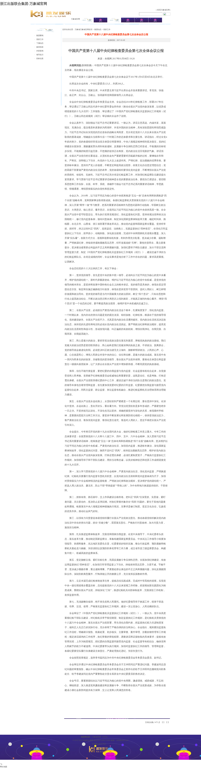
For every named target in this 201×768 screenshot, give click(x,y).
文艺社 (105, 737)
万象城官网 (75, 19)
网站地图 (3, 767)
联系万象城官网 (163, 10)
